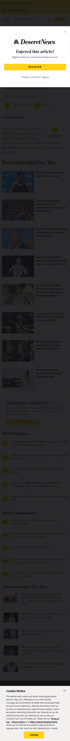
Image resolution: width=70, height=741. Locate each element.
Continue (34, 734)
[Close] (64, 691)
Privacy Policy (18, 722)
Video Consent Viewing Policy (43, 722)
